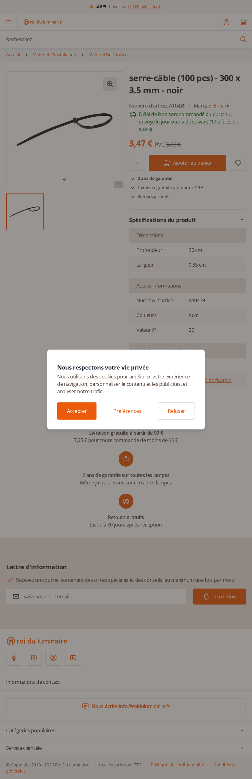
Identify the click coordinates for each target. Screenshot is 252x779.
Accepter (77, 411)
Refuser (176, 411)
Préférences (127, 411)
